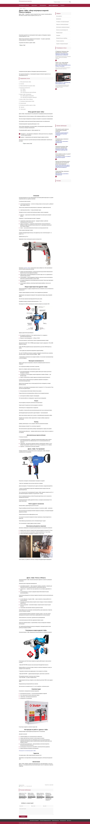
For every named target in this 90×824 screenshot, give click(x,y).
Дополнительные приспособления (28, 92)
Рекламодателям (63, 820)
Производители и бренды (24, 5)
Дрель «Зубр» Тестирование (25, 94)
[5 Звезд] (25, 786)
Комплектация (22, 103)
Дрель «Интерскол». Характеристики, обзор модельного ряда (40, 797)
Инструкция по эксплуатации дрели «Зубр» (27, 750)
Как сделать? (59, 16)
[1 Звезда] (21, 786)
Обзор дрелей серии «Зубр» (25, 81)
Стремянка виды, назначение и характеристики (61, 142)
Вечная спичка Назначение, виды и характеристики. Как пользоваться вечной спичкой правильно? (62, 166)
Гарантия (21, 107)
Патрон (23, 89)
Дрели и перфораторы (53, 5)
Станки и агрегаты (60, 40)
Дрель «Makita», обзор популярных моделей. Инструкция (31, 797)
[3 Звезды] (24, 786)
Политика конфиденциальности (45, 820)
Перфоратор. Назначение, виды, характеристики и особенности (48, 799)
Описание (21, 83)
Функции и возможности (24, 87)
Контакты (62, 5)
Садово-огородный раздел (62, 43)
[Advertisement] (36, 26)
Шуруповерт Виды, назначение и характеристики (61, 174)
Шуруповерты (34, 5)
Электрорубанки (43, 5)
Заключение (22, 109)
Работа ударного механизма (27, 95)
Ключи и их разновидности (62, 29)
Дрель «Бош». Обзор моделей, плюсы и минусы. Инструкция (22, 797)
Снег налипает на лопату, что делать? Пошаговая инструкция (63, 157)
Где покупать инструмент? (34, 820)
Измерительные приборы (61, 38)
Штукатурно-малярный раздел (62, 27)
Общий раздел (59, 32)
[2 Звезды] (23, 786)
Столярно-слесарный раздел (62, 21)
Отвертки (58, 35)
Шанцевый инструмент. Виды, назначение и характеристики (61, 149)
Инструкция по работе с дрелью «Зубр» (27, 105)
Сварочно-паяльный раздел (62, 24)
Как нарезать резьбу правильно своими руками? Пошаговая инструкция (61, 134)
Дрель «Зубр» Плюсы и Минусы (26, 99)
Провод (23, 90)
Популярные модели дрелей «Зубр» (26, 101)
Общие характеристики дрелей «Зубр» (27, 85)
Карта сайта (69, 820)
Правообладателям (55, 820)
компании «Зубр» (26, 267)
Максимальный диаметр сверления (29, 97)
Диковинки (58, 18)
